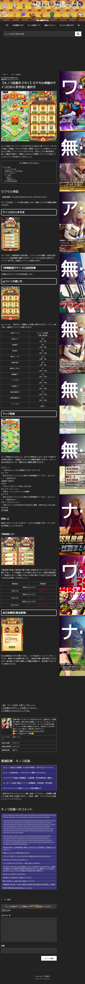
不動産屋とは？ (11, 179)
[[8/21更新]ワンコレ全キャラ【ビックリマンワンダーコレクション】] (72, 130)
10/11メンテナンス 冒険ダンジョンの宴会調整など (22, 788)
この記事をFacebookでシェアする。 (16, 710)
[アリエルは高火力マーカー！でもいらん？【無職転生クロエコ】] (72, 251)
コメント (6, 915)
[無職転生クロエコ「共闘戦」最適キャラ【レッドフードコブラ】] (72, 494)
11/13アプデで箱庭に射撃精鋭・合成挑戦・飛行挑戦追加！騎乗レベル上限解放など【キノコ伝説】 (40, 778)
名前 (3, 945)
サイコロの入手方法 (10, 169)
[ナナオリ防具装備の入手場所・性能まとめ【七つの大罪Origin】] (72, 554)
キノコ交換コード (34, 25)
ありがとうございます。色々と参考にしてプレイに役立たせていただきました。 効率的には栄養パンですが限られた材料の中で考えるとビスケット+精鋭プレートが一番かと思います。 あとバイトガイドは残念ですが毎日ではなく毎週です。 (29, 869)
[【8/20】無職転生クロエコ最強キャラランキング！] (72, 312)
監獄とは (9, 177)
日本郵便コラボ (18, 25)
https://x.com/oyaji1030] (34, 731)
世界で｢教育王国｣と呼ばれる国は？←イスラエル (18, 888)
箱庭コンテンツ (49, 25)
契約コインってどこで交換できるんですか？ (16, 853)
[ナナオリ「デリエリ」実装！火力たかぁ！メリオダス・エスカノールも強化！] (72, 675)
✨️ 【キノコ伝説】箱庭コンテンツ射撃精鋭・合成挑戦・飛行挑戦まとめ (30, 783)
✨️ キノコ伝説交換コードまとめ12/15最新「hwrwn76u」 (25, 772)
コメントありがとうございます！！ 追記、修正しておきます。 (22, 863)
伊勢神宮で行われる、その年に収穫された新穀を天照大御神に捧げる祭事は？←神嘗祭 (29, 884)
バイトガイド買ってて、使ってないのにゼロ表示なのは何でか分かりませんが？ (27, 856)
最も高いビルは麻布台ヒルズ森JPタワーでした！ (18, 877)
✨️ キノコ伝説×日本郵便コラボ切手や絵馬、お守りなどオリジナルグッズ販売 (32, 767)
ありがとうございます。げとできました (15, 860)
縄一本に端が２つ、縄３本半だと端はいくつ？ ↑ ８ (18, 881)
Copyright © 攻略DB (42, 976)
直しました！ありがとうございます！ (14, 874)
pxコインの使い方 (9, 173)
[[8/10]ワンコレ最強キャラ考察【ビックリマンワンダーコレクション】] (72, 615)
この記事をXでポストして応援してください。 (19, 708)
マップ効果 (7, 175)
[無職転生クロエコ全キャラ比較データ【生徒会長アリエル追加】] (72, 372)
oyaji (16, 78)
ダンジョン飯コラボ (67, 25)
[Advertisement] (42, 54)
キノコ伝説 (15, 74)
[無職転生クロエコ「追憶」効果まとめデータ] (72, 191)
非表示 (36, 163)
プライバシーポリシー (42, 979)
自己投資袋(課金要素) (10, 181)
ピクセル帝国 (6, 167)
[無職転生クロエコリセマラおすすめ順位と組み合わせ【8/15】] (72, 433)
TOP (6, 25)
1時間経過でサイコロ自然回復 (13, 171)
